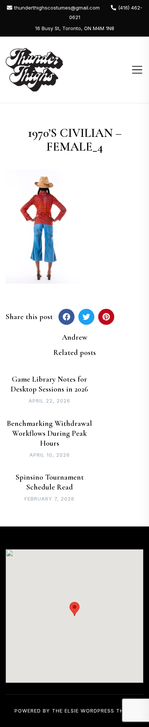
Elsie (72, 711)
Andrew (74, 337)
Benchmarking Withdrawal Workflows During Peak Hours (49, 433)
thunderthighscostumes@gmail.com (57, 8)
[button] (74, 609)
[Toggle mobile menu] (137, 70)
